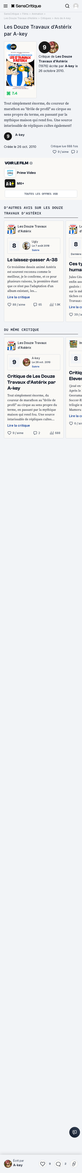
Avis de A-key (62, 18)
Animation (37, 13)
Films (25, 13)
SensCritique (11, 13)
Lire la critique (18, 297)
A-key (69, 66)
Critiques (46, 18)
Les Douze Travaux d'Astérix (20, 18)
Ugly (35, 241)
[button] (76, 6)
